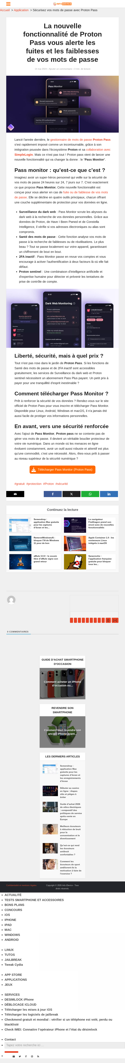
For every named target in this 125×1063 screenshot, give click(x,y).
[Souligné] (79, 620)
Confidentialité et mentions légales (21, 885)
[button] (62, 470)
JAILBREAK (13, 959)
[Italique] (75, 620)
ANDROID (12, 939)
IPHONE (10, 920)
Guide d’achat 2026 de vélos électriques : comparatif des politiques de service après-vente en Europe (71, 812)
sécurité (62, 483)
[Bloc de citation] (95, 620)
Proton (49, 483)
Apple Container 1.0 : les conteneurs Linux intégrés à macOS (101, 540)
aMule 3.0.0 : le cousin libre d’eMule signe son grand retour (46, 559)
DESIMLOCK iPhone (19, 999)
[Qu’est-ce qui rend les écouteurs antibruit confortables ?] (51, 848)
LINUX (9, 949)
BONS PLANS (14, 905)
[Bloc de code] (99, 620)
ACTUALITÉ (13, 895)
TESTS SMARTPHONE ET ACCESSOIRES (34, 900)
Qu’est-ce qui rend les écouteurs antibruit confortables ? (69, 850)
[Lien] (103, 620)
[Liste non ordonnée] (91, 620)
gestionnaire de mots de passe (80, 139)
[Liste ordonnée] (87, 620)
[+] (115, 620)
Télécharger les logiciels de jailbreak (31, 1014)
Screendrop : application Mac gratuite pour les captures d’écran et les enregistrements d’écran (70, 773)
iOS (7, 914)
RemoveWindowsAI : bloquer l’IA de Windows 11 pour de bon (46, 540)
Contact (10, 1039)
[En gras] (71, 620)
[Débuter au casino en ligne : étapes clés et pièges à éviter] (51, 791)
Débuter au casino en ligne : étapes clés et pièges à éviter (69, 792)
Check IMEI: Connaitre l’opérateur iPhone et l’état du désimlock (51, 1029)
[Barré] (83, 620)
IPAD (8, 925)
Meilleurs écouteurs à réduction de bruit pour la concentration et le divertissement (70, 832)
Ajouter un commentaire (60, 69)
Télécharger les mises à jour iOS (28, 1009)
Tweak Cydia (14, 964)
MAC (8, 929)
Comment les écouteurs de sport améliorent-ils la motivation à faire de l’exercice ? (70, 867)
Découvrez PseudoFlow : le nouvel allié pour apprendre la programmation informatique (59, 884)
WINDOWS (12, 935)
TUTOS (10, 954)
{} (108, 620)
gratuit (20, 483)
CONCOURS (13, 910)
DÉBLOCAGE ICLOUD (20, 1004)
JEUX (8, 984)
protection (34, 483)
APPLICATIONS (16, 979)
